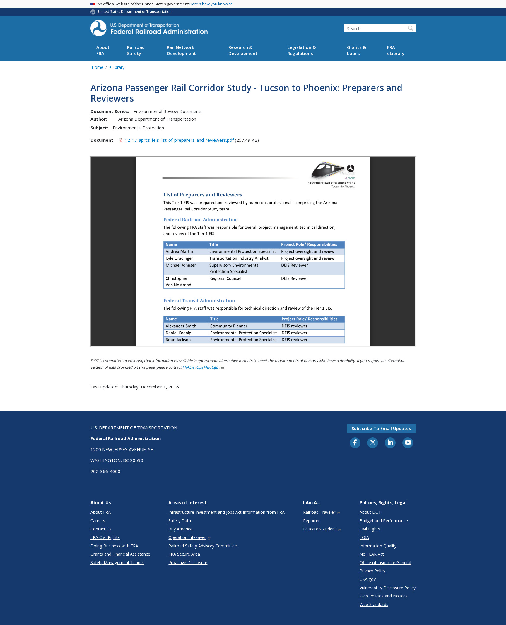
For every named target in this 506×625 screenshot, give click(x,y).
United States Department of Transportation (135, 11)
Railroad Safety (136, 50)
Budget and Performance (384, 520)
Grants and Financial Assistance (120, 554)
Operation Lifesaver (187, 537)
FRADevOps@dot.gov (201, 367)
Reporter (311, 520)
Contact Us (101, 529)
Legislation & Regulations (301, 50)
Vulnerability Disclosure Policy (388, 587)
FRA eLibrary (395, 50)
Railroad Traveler (319, 512)
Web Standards (374, 604)
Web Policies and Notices (384, 596)
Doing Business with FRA (114, 546)
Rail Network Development (181, 50)
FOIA (364, 537)
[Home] (149, 30)
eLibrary (116, 67)
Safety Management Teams (117, 562)
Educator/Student (319, 529)
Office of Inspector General (385, 562)
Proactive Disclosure (187, 562)
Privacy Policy (372, 570)
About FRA (103, 50)
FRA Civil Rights (105, 537)
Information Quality (378, 546)
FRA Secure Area (184, 554)
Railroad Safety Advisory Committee (202, 546)
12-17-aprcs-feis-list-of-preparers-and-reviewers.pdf (179, 140)
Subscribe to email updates (381, 428)
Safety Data (179, 520)
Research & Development (242, 50)
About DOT (370, 512)
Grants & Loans (356, 50)
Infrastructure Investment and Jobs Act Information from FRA (226, 512)
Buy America (180, 529)
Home (97, 67)
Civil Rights (370, 529)
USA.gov (368, 579)
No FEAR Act (372, 554)
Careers (97, 520)
